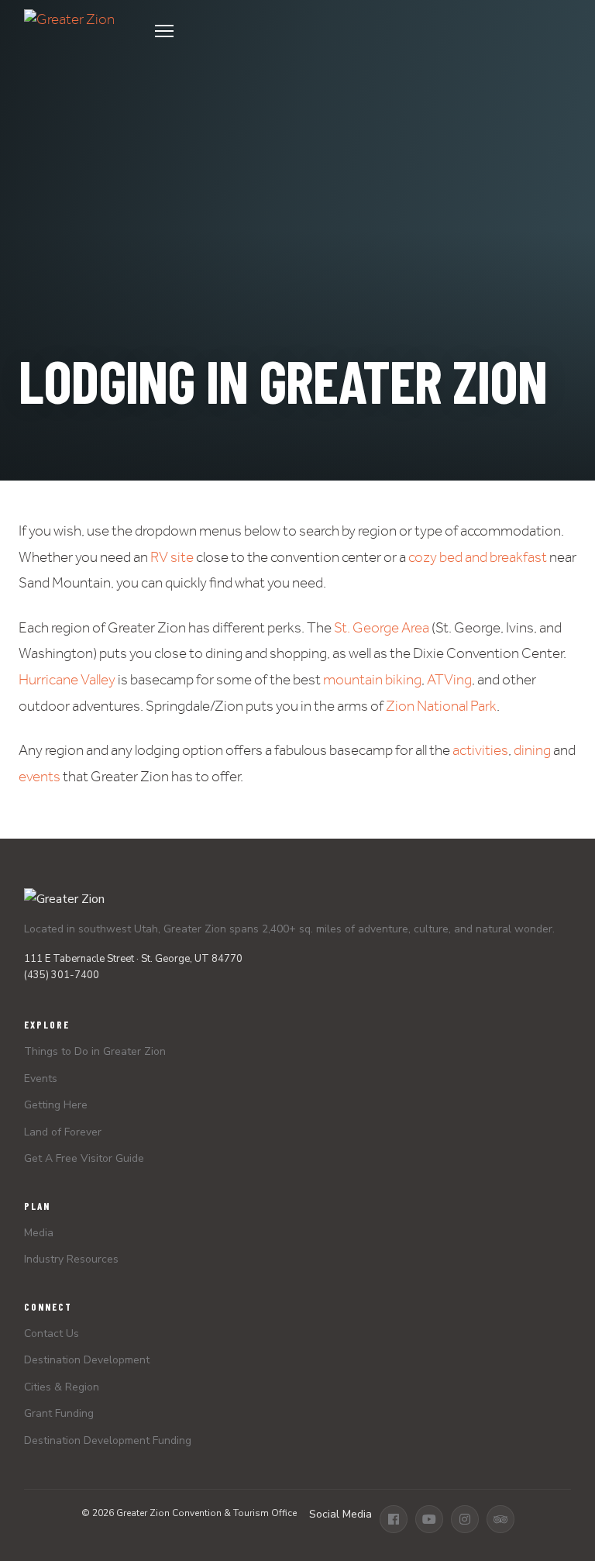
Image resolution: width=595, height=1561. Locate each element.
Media (38, 1232)
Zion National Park (441, 706)
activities (480, 750)
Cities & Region (61, 1387)
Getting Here (56, 1105)
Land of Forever (62, 1132)
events (39, 776)
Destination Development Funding (107, 1440)
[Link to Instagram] (465, 1519)
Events (40, 1078)
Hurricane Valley (67, 679)
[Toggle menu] (359, 31)
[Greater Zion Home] (69, 31)
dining (532, 750)
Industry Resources (71, 1259)
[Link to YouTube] (429, 1519)
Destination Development (87, 1360)
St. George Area (381, 627)
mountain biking (372, 679)
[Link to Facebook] (394, 1519)
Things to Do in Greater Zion (95, 1051)
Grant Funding (59, 1413)
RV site (172, 557)
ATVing (449, 679)
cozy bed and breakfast (477, 557)
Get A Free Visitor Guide (84, 1158)
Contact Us (51, 1333)
